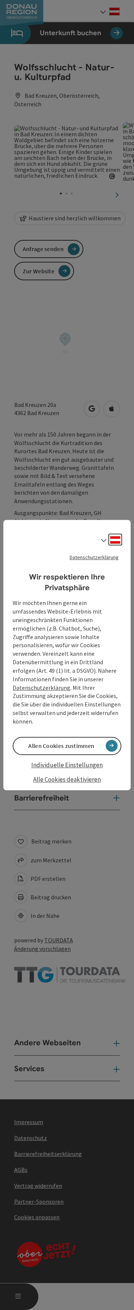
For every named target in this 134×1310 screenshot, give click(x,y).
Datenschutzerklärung (94, 557)
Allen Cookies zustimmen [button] (61, 745)
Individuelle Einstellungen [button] (67, 765)
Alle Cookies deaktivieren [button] (67, 780)
